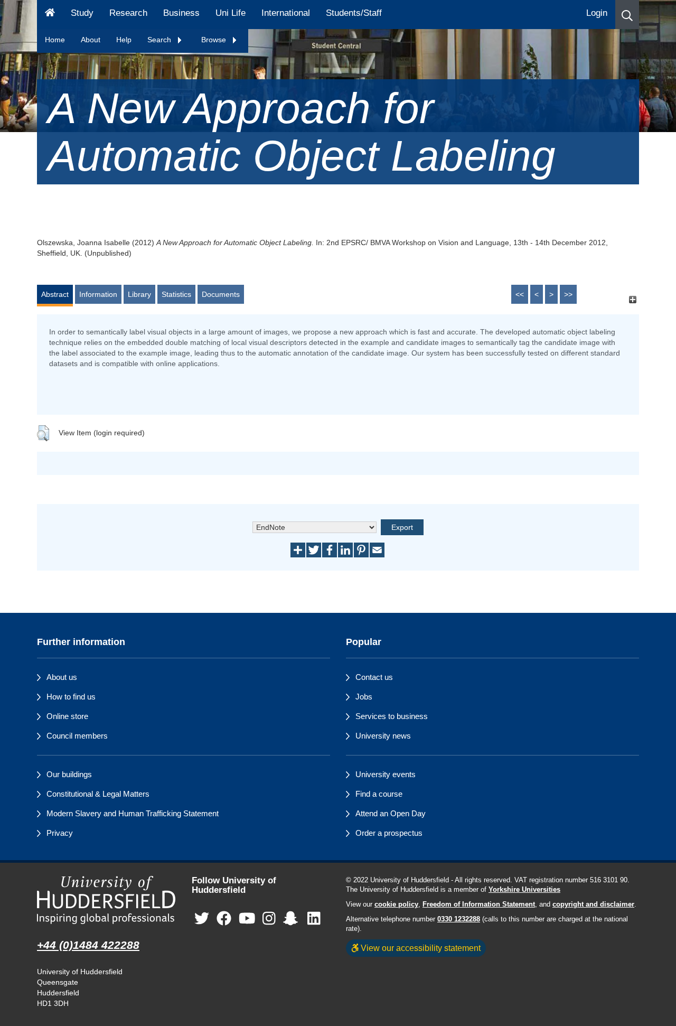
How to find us (71, 696)
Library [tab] (139, 294)
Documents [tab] (221, 294)
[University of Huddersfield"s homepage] (106, 900)
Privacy (59, 832)
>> (568, 294)
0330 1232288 (458, 919)
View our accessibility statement (420, 948)
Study (82, 13)
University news (383, 735)
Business (181, 13)
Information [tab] (98, 294)
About (90, 39)
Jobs (363, 696)
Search (160, 39)
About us (61, 677)
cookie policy (396, 904)
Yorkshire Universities (524, 889)
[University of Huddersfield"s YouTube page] (247, 919)
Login (596, 13)
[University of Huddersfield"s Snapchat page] (292, 919)
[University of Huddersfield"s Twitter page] (201, 919)
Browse (214, 39)
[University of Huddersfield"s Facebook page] (224, 919)
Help (124, 39)
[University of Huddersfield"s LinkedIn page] (314, 919)
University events (385, 774)
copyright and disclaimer (593, 904)
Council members (77, 735)
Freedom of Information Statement (478, 904)
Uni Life (230, 13)
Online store (67, 716)
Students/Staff (354, 13)
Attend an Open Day (390, 813)
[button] (627, 14)
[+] (632, 299)
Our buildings (69, 774)
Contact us (374, 677)
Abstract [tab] (55, 294)
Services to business (391, 716)
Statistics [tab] (176, 294)
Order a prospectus (388, 832)
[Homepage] (50, 14)
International (285, 13)
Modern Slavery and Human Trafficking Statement (132, 813)
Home (55, 39)
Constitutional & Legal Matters (97, 793)
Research (128, 13)
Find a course (378, 793)
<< (519, 294)
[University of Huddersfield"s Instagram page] (269, 919)
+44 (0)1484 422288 (88, 945)
